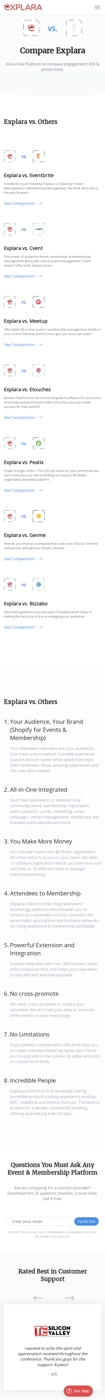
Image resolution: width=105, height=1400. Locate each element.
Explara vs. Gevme (25, 535)
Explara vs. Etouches (27, 389)
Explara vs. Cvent (23, 248)
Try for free (86, 1221)
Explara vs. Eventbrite (29, 175)
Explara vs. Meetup (26, 321)
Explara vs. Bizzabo (26, 603)
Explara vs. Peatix (23, 462)
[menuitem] (97, 7)
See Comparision (19, 203)
